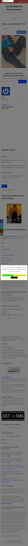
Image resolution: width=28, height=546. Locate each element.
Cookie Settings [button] (14, 277)
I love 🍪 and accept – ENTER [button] (8, 275)
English (6, 1)
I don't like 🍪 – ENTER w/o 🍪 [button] (20, 275)
